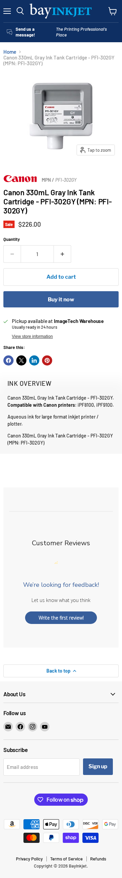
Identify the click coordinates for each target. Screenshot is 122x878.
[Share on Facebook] (8, 360)
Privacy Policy (29, 858)
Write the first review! (61, 617)
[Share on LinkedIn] (34, 360)
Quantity (11, 239)
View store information (32, 336)
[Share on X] (21, 360)
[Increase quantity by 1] (62, 254)
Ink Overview (29, 383)
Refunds (98, 858)
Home (9, 52)
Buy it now (61, 299)
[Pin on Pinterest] (47, 360)
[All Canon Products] (20, 180)
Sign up (97, 766)
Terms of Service (66, 858)
